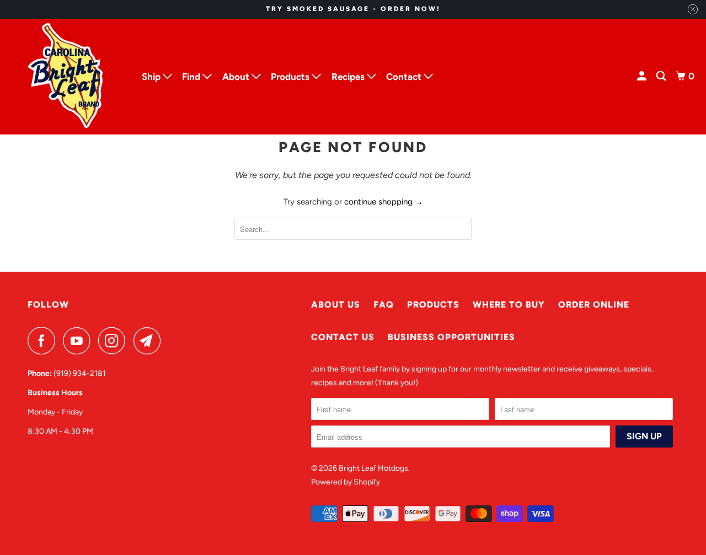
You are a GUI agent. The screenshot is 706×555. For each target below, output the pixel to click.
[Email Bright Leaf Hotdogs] (150, 340)
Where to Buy (509, 304)
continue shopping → (383, 202)
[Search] (662, 76)
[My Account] (642, 76)
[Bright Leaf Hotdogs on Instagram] (114, 340)
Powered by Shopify (345, 482)
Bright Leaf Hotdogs (373, 468)
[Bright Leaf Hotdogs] (66, 76)
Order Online (593, 304)
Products (433, 304)
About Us (335, 304)
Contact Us (343, 337)
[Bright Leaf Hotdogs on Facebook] (44, 340)
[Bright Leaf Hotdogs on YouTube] (79, 340)
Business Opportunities (451, 337)
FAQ (383, 304)
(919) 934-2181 (80, 373)
